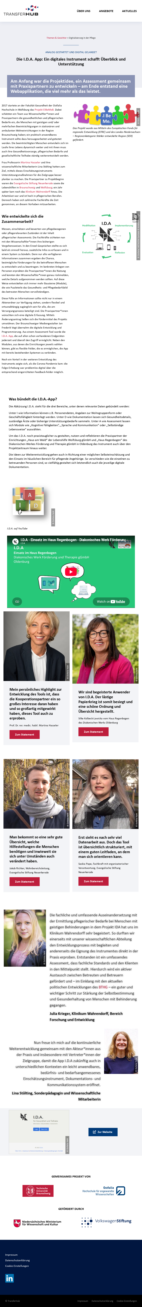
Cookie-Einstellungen (17, 1266)
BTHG (103, 987)
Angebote (106, 11)
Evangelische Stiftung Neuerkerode (33, 183)
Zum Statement (24, 734)
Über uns (83, 11)
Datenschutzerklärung (17, 1260)
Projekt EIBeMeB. (44, 109)
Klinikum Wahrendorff (38, 191)
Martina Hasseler (30, 162)
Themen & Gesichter (57, 37)
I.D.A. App (7, 336)
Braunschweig (27, 187)
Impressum (11, 1255)
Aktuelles (129, 11)
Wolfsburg (46, 187)
